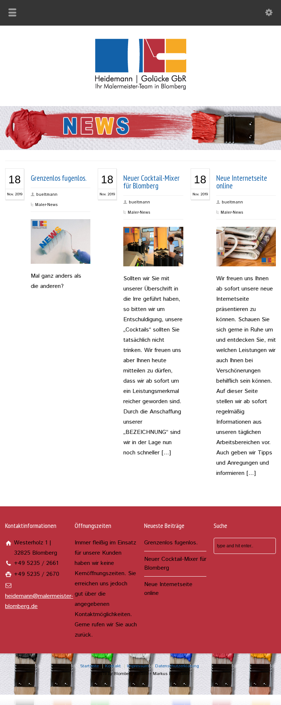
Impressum (138, 666)
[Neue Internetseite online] (245, 256)
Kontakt (113, 666)
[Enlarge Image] (60, 229)
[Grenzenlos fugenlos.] (60, 253)
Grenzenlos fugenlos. (58, 178)
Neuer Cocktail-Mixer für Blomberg (151, 182)
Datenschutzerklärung (177, 666)
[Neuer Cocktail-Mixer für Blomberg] (153, 256)
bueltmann (46, 195)
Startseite (89, 666)
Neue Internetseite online (241, 182)
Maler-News (46, 205)
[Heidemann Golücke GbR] (140, 90)
